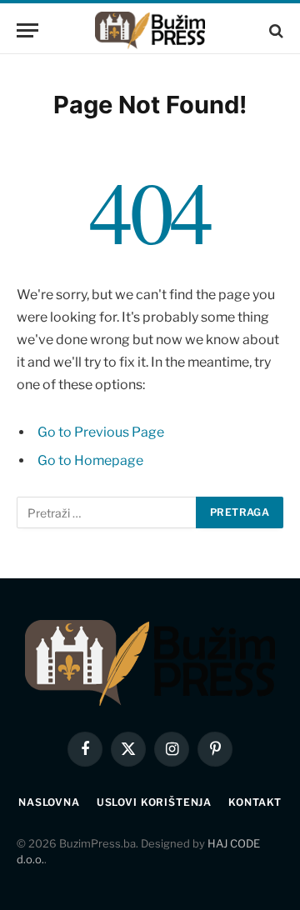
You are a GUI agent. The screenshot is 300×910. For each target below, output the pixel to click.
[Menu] (27, 30)
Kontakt (255, 802)
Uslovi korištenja (154, 802)
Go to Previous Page (101, 432)
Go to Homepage (90, 460)
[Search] (274, 30)
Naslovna (49, 802)
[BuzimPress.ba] (149, 30)
